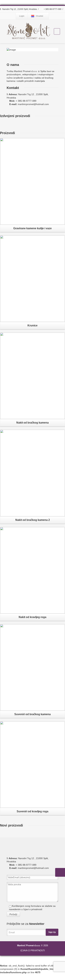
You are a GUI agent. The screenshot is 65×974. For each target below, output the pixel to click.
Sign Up (52, 932)
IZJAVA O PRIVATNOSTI (32, 950)
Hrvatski (39, 16)
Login (21, 16)
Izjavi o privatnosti (32, 909)
